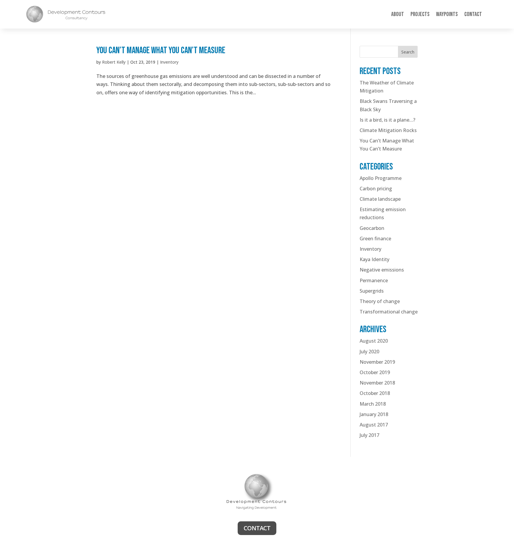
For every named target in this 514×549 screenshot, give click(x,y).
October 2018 (375, 393)
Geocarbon (372, 228)
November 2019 (377, 362)
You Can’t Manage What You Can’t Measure (160, 50)
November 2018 (377, 382)
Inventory (169, 62)
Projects (420, 14)
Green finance (375, 238)
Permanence (374, 280)
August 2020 (374, 341)
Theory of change (380, 301)
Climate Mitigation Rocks (388, 130)
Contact (473, 14)
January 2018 (374, 414)
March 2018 (373, 404)
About (397, 14)
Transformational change (389, 311)
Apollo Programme (381, 178)
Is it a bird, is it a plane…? (387, 120)
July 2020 (369, 351)
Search (407, 52)
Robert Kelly (114, 62)
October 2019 (375, 372)
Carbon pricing (376, 188)
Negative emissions (382, 269)
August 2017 (374, 424)
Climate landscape (380, 199)
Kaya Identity (374, 259)
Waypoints (447, 14)
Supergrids (372, 291)
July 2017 (369, 435)
